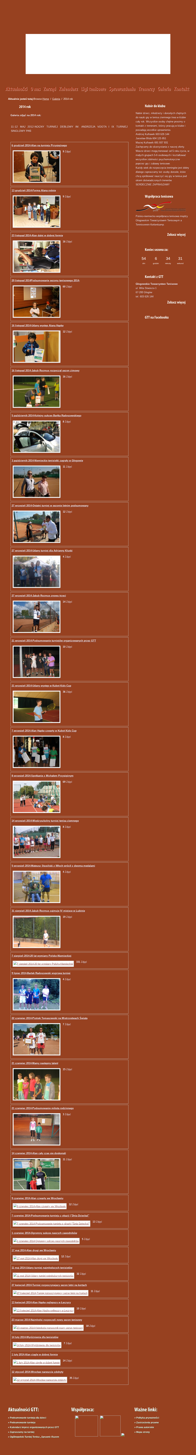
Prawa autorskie (145, 1427)
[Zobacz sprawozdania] (123, 89)
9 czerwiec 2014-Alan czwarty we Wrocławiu (37, 1198)
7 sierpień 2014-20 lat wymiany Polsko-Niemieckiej (41, 955)
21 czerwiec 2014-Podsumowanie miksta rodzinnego (43, 1108)
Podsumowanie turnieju (22, 1422)
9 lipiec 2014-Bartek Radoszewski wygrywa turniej (41, 973)
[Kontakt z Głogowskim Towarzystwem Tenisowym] (183, 89)
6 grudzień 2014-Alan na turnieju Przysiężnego (39, 145)
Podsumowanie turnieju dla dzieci (28, 1417)
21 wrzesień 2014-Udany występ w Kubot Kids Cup (41, 685)
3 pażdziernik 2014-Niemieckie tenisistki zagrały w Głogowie (47, 460)
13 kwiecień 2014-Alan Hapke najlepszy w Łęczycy (41, 1302)
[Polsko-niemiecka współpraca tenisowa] (122, 1435)
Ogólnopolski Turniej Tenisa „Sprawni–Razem (34, 1437)
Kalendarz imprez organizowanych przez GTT (34, 1427)
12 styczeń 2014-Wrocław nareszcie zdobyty (37, 1371)
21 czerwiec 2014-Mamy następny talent (35, 1063)
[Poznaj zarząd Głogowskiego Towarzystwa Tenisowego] (51, 89)
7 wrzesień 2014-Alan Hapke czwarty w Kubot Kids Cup (44, 730)
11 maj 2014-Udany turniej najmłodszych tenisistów (42, 1267)
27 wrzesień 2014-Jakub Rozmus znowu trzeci (39, 595)
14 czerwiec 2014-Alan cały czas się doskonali (39, 1153)
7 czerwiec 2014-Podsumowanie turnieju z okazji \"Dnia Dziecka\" (50, 1215)
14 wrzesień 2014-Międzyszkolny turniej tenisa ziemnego (45, 820)
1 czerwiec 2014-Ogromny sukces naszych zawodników (44, 1233)
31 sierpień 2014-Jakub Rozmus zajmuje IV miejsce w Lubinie (48, 910)
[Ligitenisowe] (95, 89)
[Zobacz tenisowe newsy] (17, 89)
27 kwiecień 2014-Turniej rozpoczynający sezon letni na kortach (49, 1285)
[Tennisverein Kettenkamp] (109, 1435)
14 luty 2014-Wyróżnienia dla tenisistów (35, 1337)
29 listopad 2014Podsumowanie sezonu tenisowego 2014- (46, 280)
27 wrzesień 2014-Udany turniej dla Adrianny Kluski (42, 550)
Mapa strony (143, 1432)
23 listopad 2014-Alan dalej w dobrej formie (37, 235)
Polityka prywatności (147, 1417)
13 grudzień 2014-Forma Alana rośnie (34, 190)
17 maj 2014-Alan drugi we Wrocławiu (34, 1250)
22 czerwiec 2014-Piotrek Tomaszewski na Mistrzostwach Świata (49, 1018)
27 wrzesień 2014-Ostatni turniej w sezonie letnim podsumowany (50, 505)
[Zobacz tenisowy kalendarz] (70, 89)
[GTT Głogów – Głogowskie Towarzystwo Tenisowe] (48, 20)
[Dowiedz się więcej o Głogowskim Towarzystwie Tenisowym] (36, 89)
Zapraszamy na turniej (22, 1432)
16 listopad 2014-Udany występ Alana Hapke (38, 325)
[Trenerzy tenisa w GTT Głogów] (147, 89)
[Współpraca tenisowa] (174, 234)
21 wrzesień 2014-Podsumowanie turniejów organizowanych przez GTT (54, 640)
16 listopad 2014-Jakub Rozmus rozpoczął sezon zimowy (45, 370)
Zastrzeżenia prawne (147, 1422)
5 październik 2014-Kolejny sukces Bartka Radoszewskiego (46, 415)
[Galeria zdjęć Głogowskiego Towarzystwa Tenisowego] (165, 89)
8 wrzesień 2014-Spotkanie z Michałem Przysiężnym (43, 775)
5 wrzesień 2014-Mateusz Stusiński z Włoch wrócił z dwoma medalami (53, 865)
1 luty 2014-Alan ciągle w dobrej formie (35, 1354)
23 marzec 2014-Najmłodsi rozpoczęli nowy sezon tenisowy (47, 1319)
